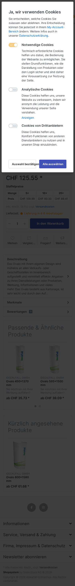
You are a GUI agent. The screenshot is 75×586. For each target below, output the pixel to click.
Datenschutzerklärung (33, 35)
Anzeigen (28, 117)
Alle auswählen (53, 164)
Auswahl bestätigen (24, 164)
